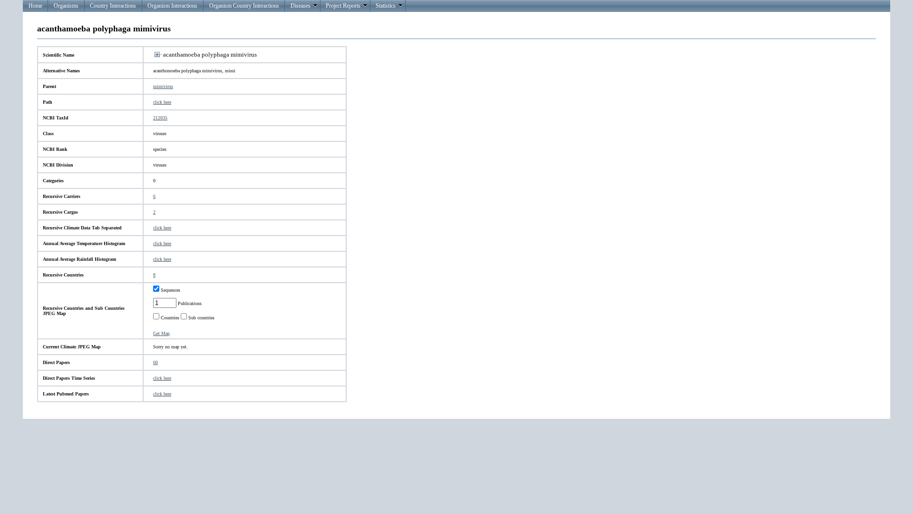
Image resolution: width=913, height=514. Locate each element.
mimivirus (163, 86)
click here (162, 102)
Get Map (161, 333)
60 (155, 362)
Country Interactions (113, 5)
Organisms (66, 5)
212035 (160, 117)
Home (35, 5)
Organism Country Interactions (244, 5)
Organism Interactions (172, 5)
